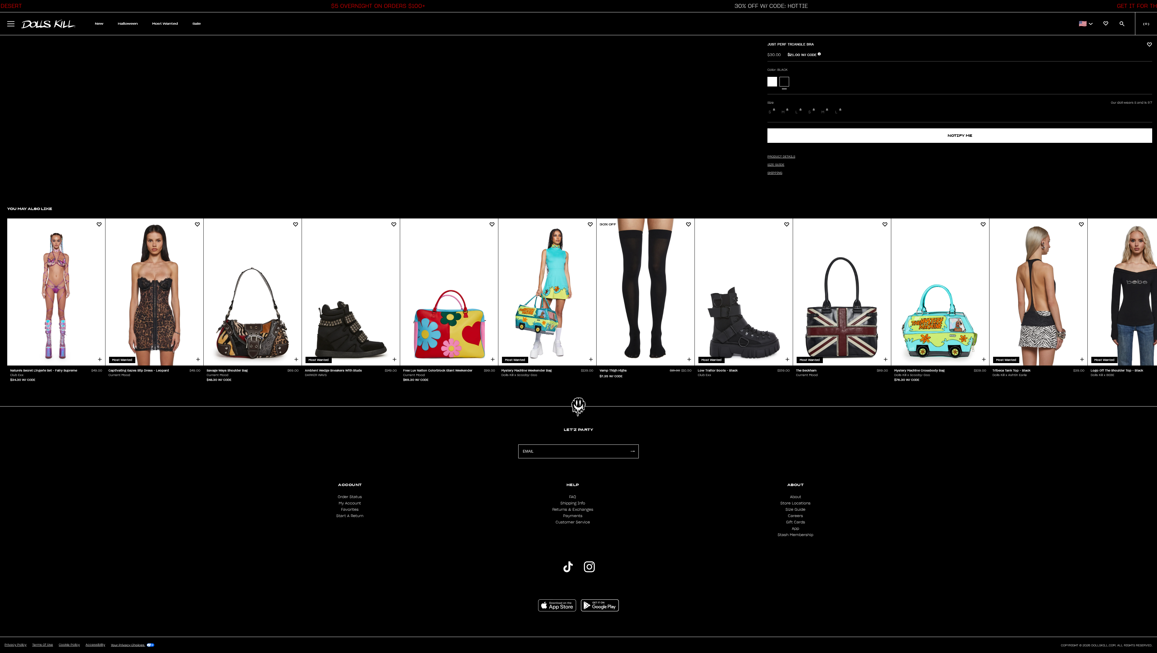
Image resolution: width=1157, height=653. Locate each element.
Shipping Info (572, 503)
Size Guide (795, 509)
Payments (572, 516)
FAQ (572, 497)
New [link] (99, 24)
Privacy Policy (16, 644)
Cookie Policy (69, 644)
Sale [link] (197, 24)
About (795, 497)
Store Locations (795, 503)
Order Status (350, 497)
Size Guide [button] (775, 164)
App (795, 528)
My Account (350, 503)
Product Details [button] (781, 156)
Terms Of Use (42, 644)
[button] (376, 6)
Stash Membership (795, 535)
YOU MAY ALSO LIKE (29, 208)
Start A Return (349, 516)
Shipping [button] (774, 172)
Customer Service (573, 522)
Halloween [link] (128, 24)
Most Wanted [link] (165, 24)
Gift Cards (795, 522)
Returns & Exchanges (572, 509)
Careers (795, 516)
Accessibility (95, 644)
